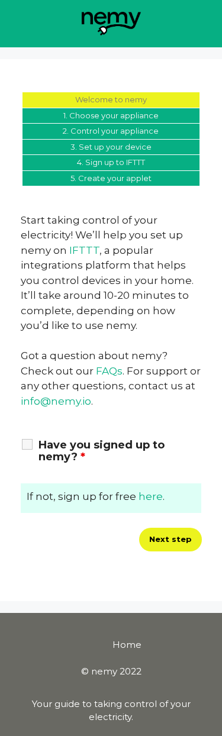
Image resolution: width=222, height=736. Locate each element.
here (151, 496)
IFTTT (84, 250)
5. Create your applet (111, 178)
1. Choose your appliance (111, 115)
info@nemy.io (56, 401)
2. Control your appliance (111, 130)
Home (126, 644)
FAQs (109, 371)
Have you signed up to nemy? (101, 451)
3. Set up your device (111, 146)
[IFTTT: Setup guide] (111, 22)
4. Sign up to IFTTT (111, 162)
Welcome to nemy (111, 99)
